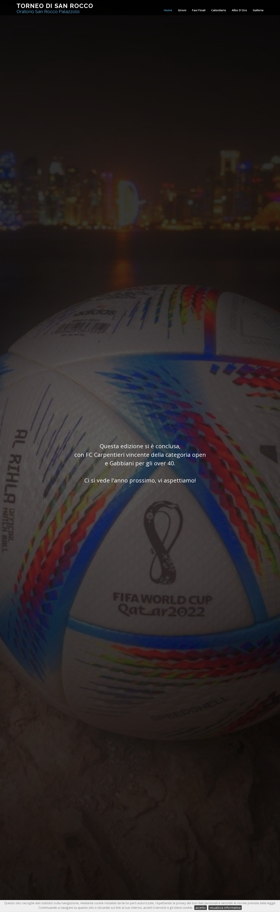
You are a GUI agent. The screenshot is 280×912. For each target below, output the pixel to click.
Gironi (182, 10)
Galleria (258, 10)
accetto (200, 908)
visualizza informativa (225, 908)
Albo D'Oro (239, 10)
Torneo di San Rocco (55, 8)
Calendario (218, 10)
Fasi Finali (199, 10)
